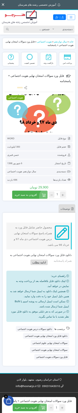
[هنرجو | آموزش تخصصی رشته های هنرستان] (19, 17)
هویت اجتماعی (44, 41)
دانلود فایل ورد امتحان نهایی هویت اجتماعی (46, 335)
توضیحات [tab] (65, 208)
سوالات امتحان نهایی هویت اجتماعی (49, 349)
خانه (71, 41)
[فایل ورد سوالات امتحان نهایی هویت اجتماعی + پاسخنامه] (39, 113)
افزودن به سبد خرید (26, 194)
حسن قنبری (13, 154)
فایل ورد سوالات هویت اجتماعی (51, 357)
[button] (3, 5)
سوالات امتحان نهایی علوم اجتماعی (49, 343)
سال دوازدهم (60, 41)
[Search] (7, 29)
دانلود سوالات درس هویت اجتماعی (35, 329)
